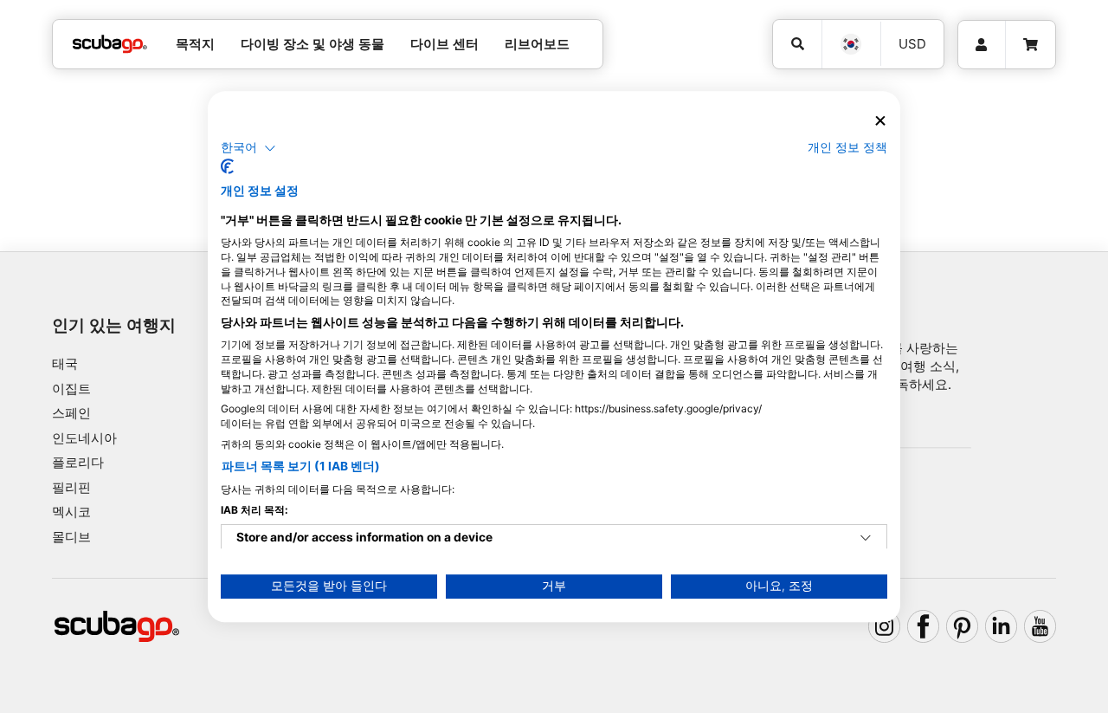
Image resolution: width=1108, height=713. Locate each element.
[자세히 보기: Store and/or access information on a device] (866, 538)
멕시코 (71, 511)
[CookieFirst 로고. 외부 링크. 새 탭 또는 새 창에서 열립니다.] (227, 166)
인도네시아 (84, 438)
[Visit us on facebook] (923, 626)
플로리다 (78, 462)
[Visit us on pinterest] (962, 626)
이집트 (71, 388)
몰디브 (71, 536)
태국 (65, 363)
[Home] (110, 45)
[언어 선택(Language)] (850, 44)
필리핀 (71, 487)
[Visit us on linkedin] (1001, 626)
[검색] (797, 44)
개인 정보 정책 (847, 147)
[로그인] (981, 45)
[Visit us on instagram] (884, 626)
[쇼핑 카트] (1030, 45)
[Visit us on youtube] (1040, 626)
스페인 (71, 413)
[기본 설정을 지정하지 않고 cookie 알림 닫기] (880, 120)
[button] (248, 148)
